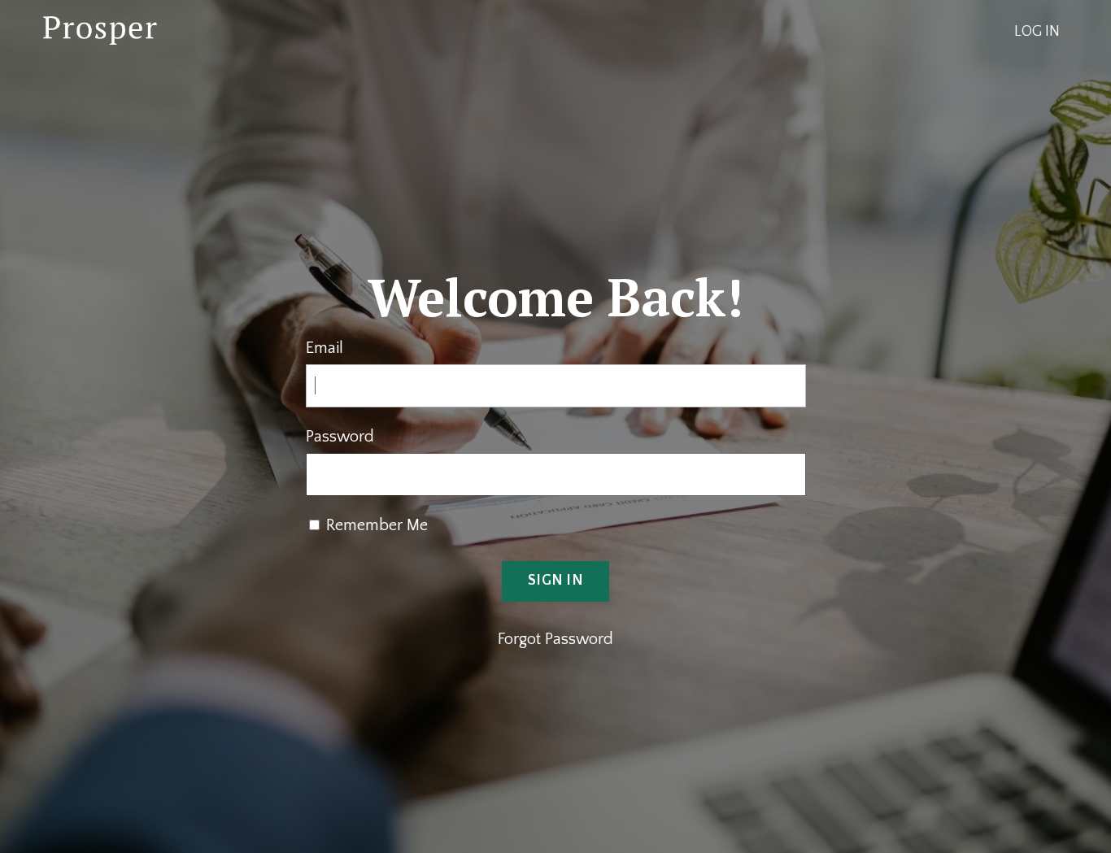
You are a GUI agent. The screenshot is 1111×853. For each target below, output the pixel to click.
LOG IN (1037, 32)
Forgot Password (555, 639)
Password (340, 437)
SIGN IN (555, 580)
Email (324, 348)
